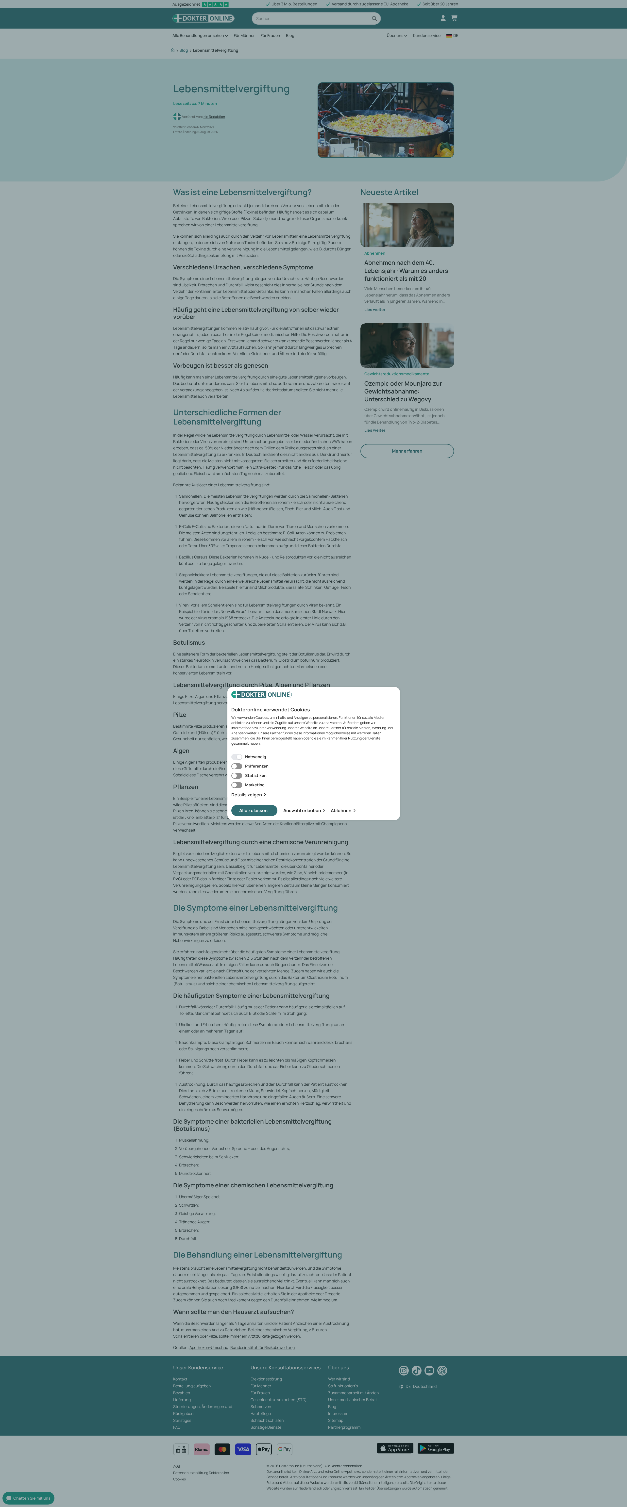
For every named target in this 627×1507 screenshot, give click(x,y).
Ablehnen (341, 810)
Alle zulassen (253, 810)
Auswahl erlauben (302, 810)
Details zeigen (246, 794)
